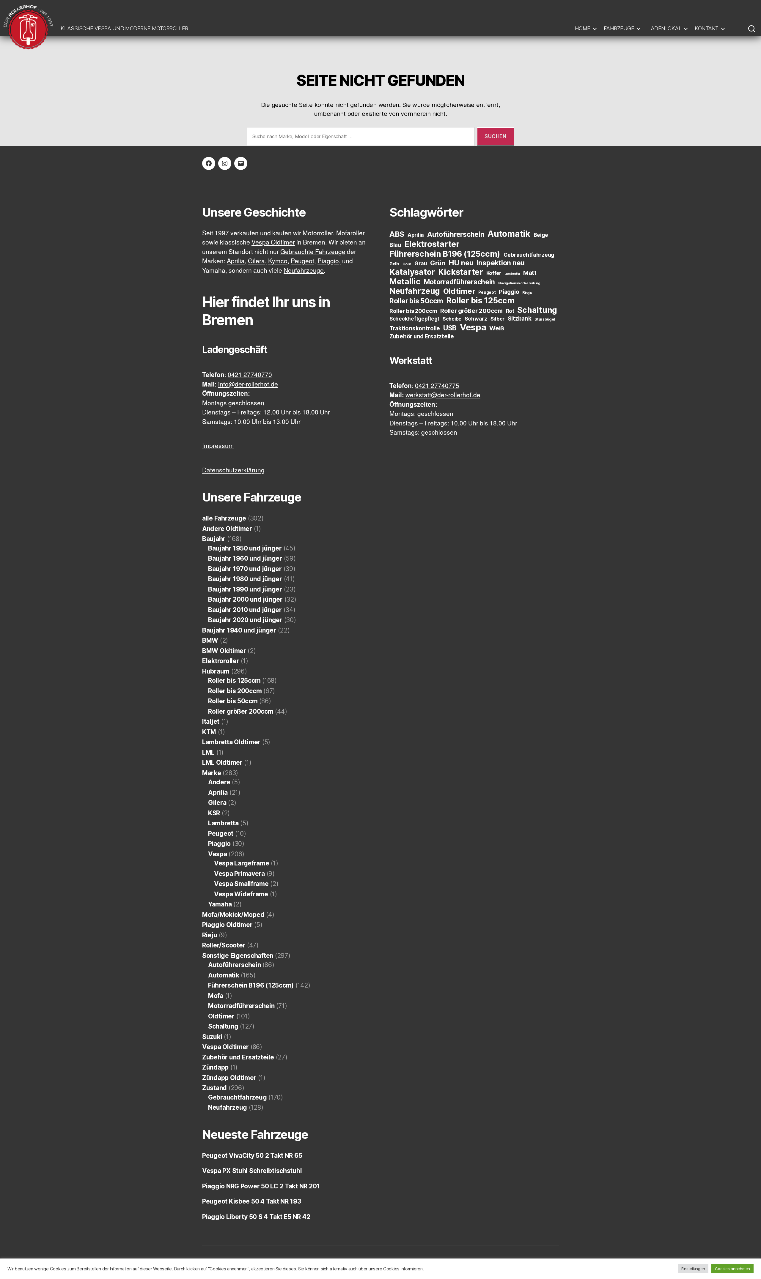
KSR (214, 813)
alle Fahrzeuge (224, 518)
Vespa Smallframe (241, 883)
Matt (530, 272)
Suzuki (212, 1036)
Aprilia (218, 792)
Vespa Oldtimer (273, 243)
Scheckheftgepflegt (414, 319)
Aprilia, (236, 261)
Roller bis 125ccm (234, 680)
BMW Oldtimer (224, 651)
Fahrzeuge (619, 28)
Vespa (217, 854)
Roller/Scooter (223, 945)
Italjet (210, 721)
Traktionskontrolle (414, 328)
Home (582, 28)
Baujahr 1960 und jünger (245, 558)
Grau (420, 263)
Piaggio (219, 843)
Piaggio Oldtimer (227, 924)
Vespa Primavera (239, 873)
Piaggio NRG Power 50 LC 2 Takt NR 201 (261, 1186)
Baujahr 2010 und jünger (245, 610)
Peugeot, (303, 261)
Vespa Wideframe (241, 894)
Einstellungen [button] (693, 1268)
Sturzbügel (544, 319)
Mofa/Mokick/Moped (233, 914)
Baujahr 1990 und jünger (245, 589)
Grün (437, 263)
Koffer (493, 273)
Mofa (215, 995)
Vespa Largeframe (241, 863)
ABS (396, 234)
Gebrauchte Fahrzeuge (312, 252)
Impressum (218, 446)
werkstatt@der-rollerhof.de (442, 395)
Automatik (223, 975)
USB (450, 328)
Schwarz (476, 319)
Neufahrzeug (227, 1107)
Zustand (214, 1088)
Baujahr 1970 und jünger (245, 569)
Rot (510, 311)
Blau (395, 245)
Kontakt (706, 28)
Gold (406, 264)
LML (208, 752)
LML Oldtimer (222, 762)
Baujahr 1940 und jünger (239, 630)
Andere (219, 782)
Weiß (496, 328)
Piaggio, (329, 261)
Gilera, (257, 261)
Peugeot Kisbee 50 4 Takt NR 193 (251, 1201)
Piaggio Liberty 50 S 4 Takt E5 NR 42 (256, 1216)
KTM (209, 732)
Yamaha (220, 904)
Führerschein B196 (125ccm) (251, 985)
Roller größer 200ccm (240, 711)
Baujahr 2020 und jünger (245, 620)
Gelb (394, 263)
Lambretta (223, 823)
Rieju (209, 935)
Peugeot (220, 833)
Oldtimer (221, 1016)
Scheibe (452, 319)
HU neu (461, 262)
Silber (497, 319)
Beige (541, 235)
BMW (210, 640)
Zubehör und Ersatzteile (238, 1057)
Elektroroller (220, 661)
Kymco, (278, 261)
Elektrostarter (432, 244)
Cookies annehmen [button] (732, 1268)
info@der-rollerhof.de (248, 385)
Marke (211, 773)
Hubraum (215, 671)
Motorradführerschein (241, 1006)
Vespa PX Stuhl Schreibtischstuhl (252, 1170)
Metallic (405, 281)
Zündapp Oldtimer (229, 1077)
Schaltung (223, 1026)
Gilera (217, 802)
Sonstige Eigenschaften (237, 955)
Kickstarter (460, 272)
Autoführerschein (234, 965)
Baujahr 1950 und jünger (245, 548)
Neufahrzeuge (304, 271)
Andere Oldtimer (227, 528)
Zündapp (215, 1067)
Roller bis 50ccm (233, 701)
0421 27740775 (437, 386)
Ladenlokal (664, 28)
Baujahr (213, 538)
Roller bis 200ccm (235, 691)
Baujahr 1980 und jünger (245, 579)
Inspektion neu (501, 263)
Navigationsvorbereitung (519, 283)
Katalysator (412, 272)
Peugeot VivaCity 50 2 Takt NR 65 (252, 1155)
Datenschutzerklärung (233, 470)
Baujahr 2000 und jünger (245, 599)
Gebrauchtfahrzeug (237, 1097)
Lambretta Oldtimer (231, 742)
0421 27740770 (250, 375)
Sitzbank (520, 318)
